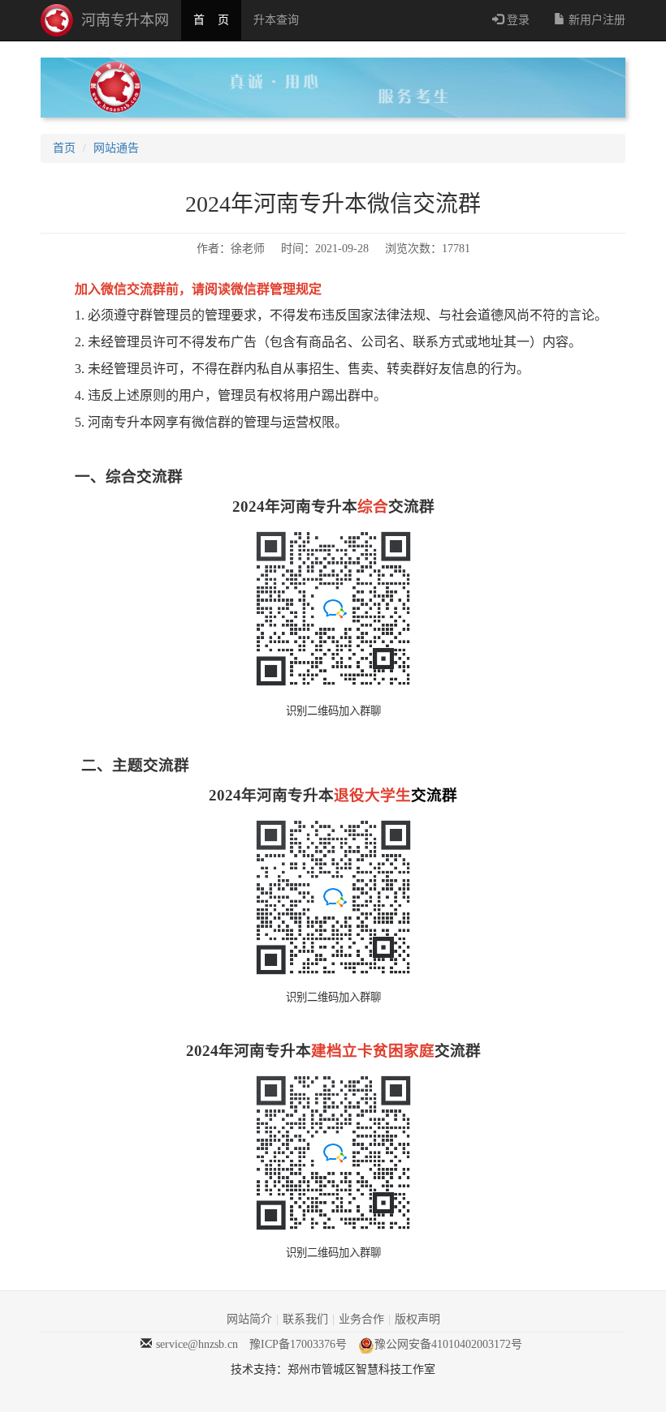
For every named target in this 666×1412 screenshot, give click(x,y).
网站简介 (249, 1319)
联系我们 (305, 1319)
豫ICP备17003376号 (298, 1344)
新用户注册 (595, 20)
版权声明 (417, 1319)
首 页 (211, 20)
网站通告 (116, 148)
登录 (517, 20)
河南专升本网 (125, 20)
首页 (64, 148)
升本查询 (276, 20)
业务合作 (361, 1319)
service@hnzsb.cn (197, 1344)
